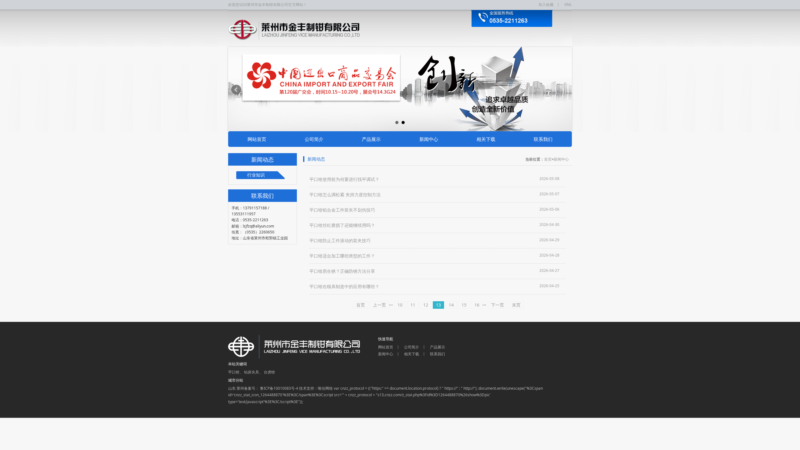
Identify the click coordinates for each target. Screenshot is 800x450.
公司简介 (314, 139)
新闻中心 (428, 139)
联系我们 (543, 139)
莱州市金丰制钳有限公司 (303, 346)
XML (568, 4)
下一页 (497, 305)
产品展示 (371, 139)
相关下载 (486, 139)
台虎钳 (269, 372)
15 (464, 305)
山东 (232, 388)
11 (412, 305)
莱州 (240, 388)
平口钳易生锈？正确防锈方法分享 (342, 271)
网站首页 (257, 139)
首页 (548, 159)
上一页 (379, 305)
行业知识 (256, 175)
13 (438, 305)
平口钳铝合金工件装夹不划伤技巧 (342, 210)
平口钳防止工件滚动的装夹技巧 (340, 240)
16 (476, 305)
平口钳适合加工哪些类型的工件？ (342, 256)
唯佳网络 (325, 388)
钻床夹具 (251, 372)
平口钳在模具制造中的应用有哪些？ (344, 286)
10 (400, 305)
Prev (236, 90)
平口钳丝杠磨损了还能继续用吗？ (342, 225)
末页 (516, 305)
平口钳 (233, 372)
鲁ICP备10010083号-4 (278, 388)
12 (425, 305)
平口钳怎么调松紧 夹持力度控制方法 (345, 195)
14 (451, 305)
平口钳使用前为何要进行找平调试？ (344, 179)
